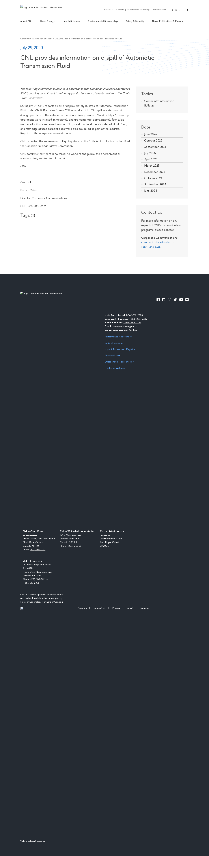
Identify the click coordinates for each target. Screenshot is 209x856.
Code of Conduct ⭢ (114, 342)
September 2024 (155, 184)
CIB (33, 215)
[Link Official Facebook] (158, 299)
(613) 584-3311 (37, 549)
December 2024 (154, 172)
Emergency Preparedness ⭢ (119, 361)
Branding (144, 607)
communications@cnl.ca (156, 242)
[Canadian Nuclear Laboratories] (48, 9)
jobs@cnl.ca (130, 329)
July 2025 (150, 153)
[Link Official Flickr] (187, 299)
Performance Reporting (138, 9)
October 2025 (153, 140)
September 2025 (155, 147)
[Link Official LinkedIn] (163, 299)
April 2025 (150, 159)
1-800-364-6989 (151, 247)
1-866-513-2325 (134, 315)
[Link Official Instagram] (169, 299)
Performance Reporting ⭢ (118, 336)
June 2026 (150, 134)
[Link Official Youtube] (181, 299)
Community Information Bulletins (36, 38)
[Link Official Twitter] (175, 299)
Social (130, 607)
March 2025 (152, 165)
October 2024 (153, 178)
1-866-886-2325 (132, 322)
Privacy (116, 607)
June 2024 (150, 190)
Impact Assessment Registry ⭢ (120, 349)
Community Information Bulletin (159, 103)
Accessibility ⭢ (112, 355)
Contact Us (108, 9)
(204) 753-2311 (75, 545)
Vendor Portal (159, 9)
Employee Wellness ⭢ (116, 367)
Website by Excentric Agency (32, 841)
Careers (120, 9)
